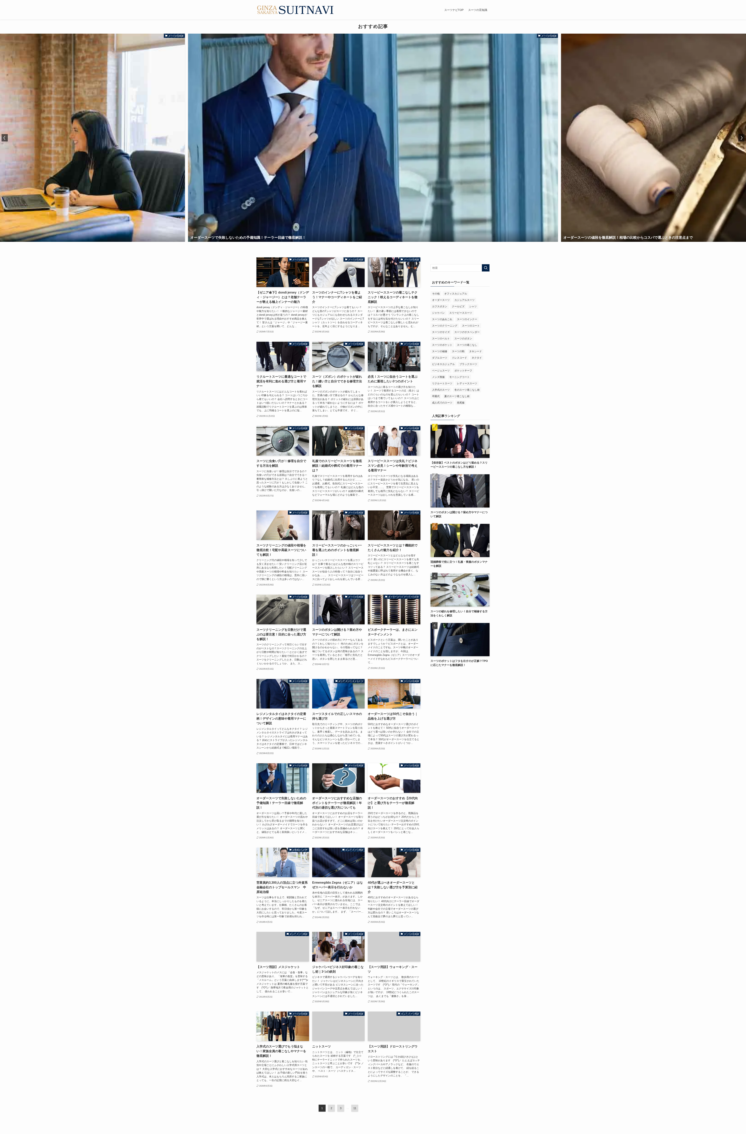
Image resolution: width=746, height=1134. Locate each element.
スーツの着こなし (467, 344)
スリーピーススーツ (460, 312)
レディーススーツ (467, 383)
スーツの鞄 (458, 351)
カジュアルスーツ (464, 300)
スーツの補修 (439, 351)
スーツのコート (471, 325)
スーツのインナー (467, 319)
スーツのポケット (442, 344)
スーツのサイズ (441, 332)
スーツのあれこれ (442, 319)
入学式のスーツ (441, 389)
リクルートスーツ (442, 383)
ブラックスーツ (468, 364)
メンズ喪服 (438, 377)
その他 (436, 293)
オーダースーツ (441, 300)
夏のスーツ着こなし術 (457, 396)
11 (354, 1108)
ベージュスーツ (441, 370)
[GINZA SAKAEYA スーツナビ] (295, 10)
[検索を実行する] (486, 268)
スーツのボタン (463, 338)
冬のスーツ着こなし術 (467, 389)
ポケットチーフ (463, 370)
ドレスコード (459, 357)
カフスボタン (439, 306)
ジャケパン (438, 312)
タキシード (475, 351)
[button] (5, 138)
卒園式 (436, 396)
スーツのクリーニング (444, 325)
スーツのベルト (441, 338)
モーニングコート (459, 377)
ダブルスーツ (439, 357)
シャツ (473, 306)
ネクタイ (477, 357)
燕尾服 (461, 402)
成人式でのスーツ (442, 402)
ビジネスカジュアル (443, 364)
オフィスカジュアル (455, 293)
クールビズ (458, 306)
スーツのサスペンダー (467, 332)
